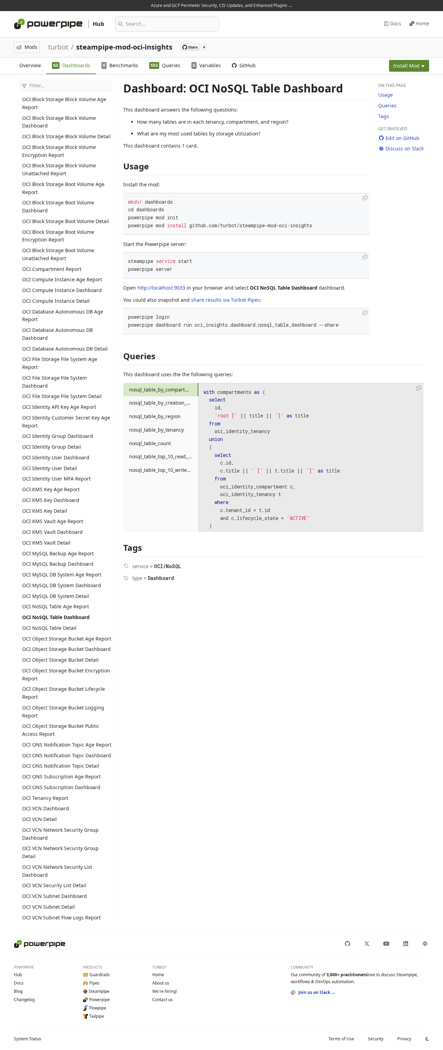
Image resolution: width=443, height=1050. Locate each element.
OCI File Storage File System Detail (62, 396)
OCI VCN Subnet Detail (48, 906)
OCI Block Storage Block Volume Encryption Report (59, 151)
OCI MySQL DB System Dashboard (61, 585)
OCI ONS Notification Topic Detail (60, 765)
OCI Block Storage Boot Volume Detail (65, 221)
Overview (30, 65)
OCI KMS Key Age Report (51, 489)
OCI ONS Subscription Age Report (61, 776)
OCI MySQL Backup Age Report (58, 553)
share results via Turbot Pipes (225, 300)
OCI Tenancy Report (45, 798)
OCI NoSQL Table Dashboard (56, 617)
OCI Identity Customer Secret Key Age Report (66, 421)
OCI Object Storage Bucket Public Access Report (60, 730)
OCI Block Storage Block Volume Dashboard (59, 122)
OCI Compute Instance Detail (56, 301)
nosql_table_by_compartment (163, 389)
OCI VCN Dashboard (45, 808)
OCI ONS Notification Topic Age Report (66, 744)
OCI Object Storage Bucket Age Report (66, 638)
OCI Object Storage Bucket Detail (60, 659)
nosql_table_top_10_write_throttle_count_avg (163, 470)
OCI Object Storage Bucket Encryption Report (66, 674)
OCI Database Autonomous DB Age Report (62, 315)
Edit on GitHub (402, 138)
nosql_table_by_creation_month (163, 402)
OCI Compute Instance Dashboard (62, 290)
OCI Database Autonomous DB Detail (65, 348)
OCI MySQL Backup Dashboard (57, 564)
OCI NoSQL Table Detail (49, 628)
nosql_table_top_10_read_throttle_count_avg (163, 456)
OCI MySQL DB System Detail (55, 596)
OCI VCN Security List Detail (54, 885)
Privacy (404, 1039)
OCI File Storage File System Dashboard (54, 381)
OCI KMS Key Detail (44, 511)
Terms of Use (341, 1039)
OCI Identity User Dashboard (55, 457)
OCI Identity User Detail (49, 468)
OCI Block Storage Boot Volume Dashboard (58, 206)
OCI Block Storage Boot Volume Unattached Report (58, 254)
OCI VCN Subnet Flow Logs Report (61, 917)
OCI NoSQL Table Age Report (55, 606)
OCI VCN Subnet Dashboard (54, 896)
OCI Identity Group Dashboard (57, 436)
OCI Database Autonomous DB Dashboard (57, 334)
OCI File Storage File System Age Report (59, 363)
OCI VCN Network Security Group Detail (60, 852)
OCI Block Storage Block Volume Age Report (64, 103)
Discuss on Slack (405, 148)
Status (27, 1039)
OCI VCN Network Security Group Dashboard (60, 834)
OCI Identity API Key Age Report (59, 407)
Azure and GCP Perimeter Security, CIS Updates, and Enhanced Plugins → (221, 5)
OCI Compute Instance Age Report (62, 279)
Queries (387, 105)
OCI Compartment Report (51, 269)
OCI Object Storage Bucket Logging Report (63, 711)
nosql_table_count (150, 443)
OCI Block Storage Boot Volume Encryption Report (58, 236)
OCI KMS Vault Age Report (52, 521)
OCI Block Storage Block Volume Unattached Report (59, 169)
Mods (31, 47)
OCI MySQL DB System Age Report (61, 574)
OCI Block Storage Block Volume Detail (66, 136)
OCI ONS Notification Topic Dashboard (66, 755)
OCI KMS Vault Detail (46, 542)
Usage (385, 94)
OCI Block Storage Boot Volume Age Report (63, 188)
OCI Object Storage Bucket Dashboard (66, 649)
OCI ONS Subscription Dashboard (61, 787)
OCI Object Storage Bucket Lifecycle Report (63, 693)
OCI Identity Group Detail (51, 446)
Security (375, 1039)
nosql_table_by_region (155, 416)
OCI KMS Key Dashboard (50, 500)
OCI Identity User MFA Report (56, 478)
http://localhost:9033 (161, 287)
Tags (383, 116)
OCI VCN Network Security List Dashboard (57, 871)
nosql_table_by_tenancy (156, 429)
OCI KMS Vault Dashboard (52, 532)
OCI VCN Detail (39, 819)
